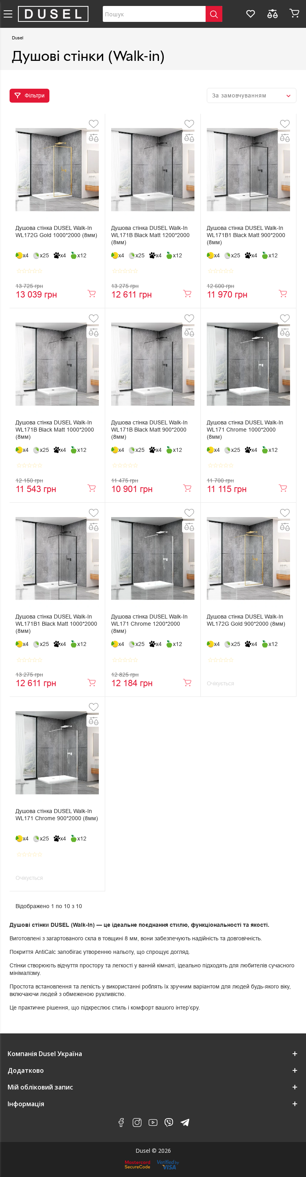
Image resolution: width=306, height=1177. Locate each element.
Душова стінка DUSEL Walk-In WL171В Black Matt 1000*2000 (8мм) (55, 429)
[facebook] (121, 1124)
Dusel (17, 37)
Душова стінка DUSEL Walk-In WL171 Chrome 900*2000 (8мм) (57, 814)
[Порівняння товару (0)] (272, 14)
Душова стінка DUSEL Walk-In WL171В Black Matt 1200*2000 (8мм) (150, 235)
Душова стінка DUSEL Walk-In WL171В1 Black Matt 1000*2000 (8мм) (56, 623)
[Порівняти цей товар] (93, 138)
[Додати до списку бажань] (93, 124)
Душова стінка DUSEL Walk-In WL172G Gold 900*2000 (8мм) (246, 620)
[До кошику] (91, 293)
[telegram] (185, 1124)
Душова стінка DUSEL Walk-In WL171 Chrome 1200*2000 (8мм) (149, 623)
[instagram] (137, 1124)
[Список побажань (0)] (250, 14)
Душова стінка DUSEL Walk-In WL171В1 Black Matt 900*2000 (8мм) (246, 235)
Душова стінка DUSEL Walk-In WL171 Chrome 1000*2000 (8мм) (245, 429)
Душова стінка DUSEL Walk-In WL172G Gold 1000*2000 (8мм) (56, 231)
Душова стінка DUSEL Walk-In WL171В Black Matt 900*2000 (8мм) (149, 429)
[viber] (169, 1124)
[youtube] (153, 1124)
